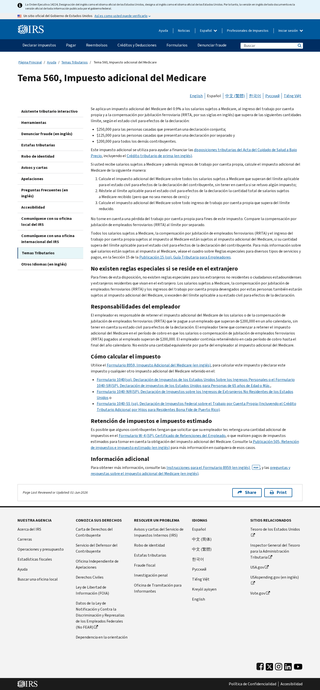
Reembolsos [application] (97, 45)
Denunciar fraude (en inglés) (46, 133)
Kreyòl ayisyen (204, 589)
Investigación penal (151, 575)
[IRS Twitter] (269, 665)
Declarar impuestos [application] (39, 45)
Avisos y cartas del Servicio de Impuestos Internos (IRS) (159, 532)
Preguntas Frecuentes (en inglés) (44, 193)
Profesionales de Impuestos (247, 30)
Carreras (25, 539)
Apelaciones (32, 178)
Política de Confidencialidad (252, 684)
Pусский (199, 569)
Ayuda (163, 30)
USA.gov (257, 567)
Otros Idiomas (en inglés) (44, 264)
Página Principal (30, 62)
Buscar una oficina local (38, 579)
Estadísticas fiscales (35, 559)
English (196, 95)
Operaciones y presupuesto (41, 549)
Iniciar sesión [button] (288, 30)
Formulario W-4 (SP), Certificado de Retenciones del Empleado (172, 435)
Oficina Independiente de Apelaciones (97, 564)
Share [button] (250, 492)
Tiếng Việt (292, 95)
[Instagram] (278, 665)
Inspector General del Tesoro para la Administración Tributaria (275, 551)
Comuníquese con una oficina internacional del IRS (47, 238)
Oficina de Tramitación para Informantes (158, 588)
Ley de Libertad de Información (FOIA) (92, 590)
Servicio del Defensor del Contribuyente (97, 548)
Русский (272, 95)
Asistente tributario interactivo (49, 111)
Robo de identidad (37, 156)
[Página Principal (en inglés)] (31, 27)
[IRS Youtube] (298, 665)
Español (206, 30)
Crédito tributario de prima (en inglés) (159, 155)
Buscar (299, 45)
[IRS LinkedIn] (288, 665)
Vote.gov (257, 593)
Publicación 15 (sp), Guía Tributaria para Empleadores (185, 257)
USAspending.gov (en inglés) (274, 577)
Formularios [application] (177, 45)
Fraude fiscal (145, 565)
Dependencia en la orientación (102, 637)
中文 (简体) (202, 539)
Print (282, 492)
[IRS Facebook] (260, 665)
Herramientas (33, 122)
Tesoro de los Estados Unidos (275, 529)
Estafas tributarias (38, 145)
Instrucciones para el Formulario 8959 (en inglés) (212, 467)
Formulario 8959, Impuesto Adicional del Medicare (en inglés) (159, 365)
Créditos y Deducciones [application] (137, 45)
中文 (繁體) (235, 95)
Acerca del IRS (29, 529)
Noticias (184, 30)
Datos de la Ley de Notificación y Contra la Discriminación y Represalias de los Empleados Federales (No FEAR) (100, 615)
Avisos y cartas (34, 167)
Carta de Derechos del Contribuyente (94, 532)
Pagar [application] (71, 45)
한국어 (255, 95)
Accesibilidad (33, 207)
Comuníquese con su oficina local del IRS (46, 221)
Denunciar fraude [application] (212, 45)
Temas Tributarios (75, 62)
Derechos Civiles (90, 577)
